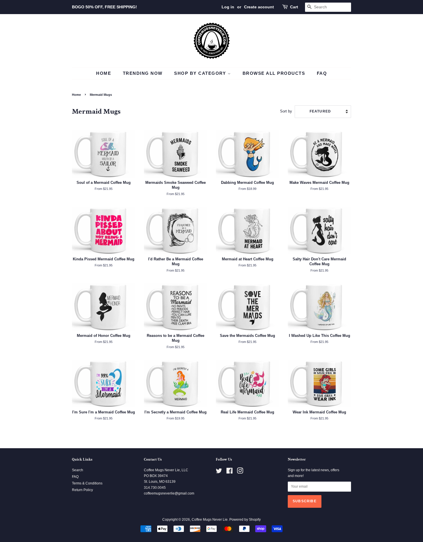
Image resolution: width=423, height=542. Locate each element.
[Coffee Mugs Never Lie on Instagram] (240, 472)
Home (103, 73)
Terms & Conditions (87, 483)
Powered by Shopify (245, 520)
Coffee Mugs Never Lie (210, 520)
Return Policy (82, 490)
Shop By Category (201, 73)
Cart (294, 7)
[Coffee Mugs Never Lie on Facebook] (229, 472)
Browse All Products (274, 73)
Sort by (286, 111)
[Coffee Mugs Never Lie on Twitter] (219, 472)
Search (77, 470)
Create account (259, 7)
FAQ (322, 73)
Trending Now (143, 73)
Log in (228, 7)
